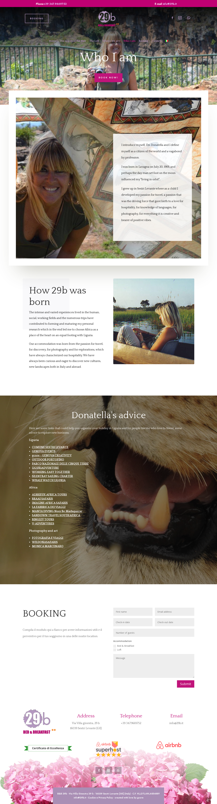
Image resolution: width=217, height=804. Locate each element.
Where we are (111, 40)
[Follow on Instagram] (179, 17)
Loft (119, 649)
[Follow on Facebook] (172, 17)
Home (52, 40)
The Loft (94, 40)
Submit (185, 684)
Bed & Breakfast (125, 645)
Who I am (129, 40)
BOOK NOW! (108, 77)
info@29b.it (170, 4)
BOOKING (37, 18)
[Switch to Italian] (166, 41)
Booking (143, 40)
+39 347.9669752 (55, 4)
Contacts (157, 40)
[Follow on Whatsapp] (188, 17)
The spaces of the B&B (73, 40)
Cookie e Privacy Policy (100, 797)
